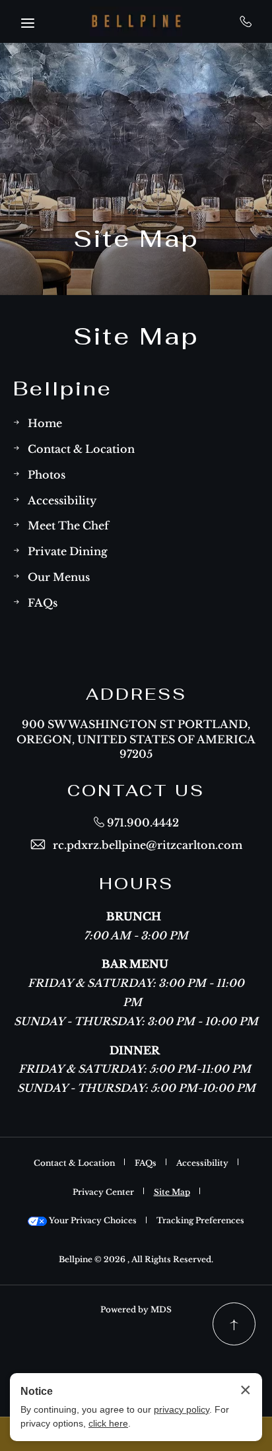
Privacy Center (103, 1191)
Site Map (136, 238)
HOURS (136, 883)
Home (45, 422)
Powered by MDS (136, 1308)
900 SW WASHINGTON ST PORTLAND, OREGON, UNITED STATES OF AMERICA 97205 (136, 738)
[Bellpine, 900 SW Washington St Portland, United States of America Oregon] (136, 21)
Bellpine (62, 388)
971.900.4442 (246, 21)
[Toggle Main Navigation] (28, 23)
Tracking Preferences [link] (200, 1219)
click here (108, 1423)
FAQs (42, 601)
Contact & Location (81, 448)
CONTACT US (136, 790)
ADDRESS (136, 694)
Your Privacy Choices (92, 1219)
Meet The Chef (68, 524)
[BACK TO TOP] (234, 1323)
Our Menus (59, 576)
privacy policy (181, 1409)
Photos (46, 473)
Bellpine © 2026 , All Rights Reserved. (136, 1258)
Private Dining (68, 550)
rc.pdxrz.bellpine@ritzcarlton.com (147, 844)
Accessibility (62, 499)
